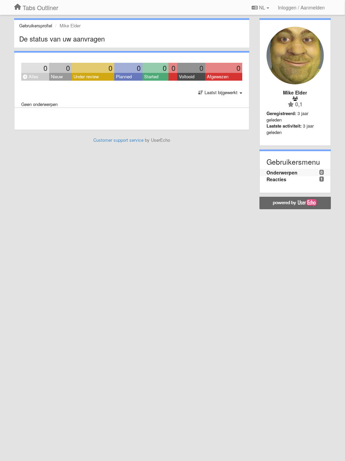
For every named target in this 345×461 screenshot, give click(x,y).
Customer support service (118, 140)
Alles (32, 76)
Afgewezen (217, 76)
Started (151, 76)
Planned (124, 76)
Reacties (276, 179)
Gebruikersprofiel (35, 25)
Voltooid (186, 76)
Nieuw (57, 76)
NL (262, 7)
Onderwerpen (281, 172)
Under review (86, 76)
